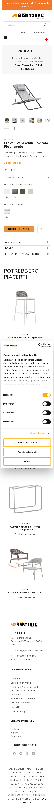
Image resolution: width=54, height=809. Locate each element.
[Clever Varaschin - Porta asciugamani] (25, 497)
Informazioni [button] (13, 242)
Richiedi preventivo (19, 229)
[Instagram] (27, 753)
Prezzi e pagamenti (21, 702)
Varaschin (9, 139)
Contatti (15, 707)
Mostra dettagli (37, 433)
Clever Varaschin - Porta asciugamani (25, 528)
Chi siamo (16, 678)
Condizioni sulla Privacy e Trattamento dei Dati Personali (25, 691)
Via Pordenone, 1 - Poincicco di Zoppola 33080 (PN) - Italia (26, 641)
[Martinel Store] (27, 15)
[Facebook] (14, 753)
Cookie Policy (18, 711)
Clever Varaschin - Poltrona (25, 592)
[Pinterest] (20, 753)
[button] (40, 229)
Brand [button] (9, 248)
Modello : (10, 170)
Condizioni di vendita (22, 682)
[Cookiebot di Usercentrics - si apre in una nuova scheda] (38, 345)
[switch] (46, 403)
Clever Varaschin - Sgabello (25, 337)
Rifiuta (27, 461)
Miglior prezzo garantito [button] (22, 254)
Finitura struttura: (18, 184)
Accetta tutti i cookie (27, 442)
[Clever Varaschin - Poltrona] (25, 562)
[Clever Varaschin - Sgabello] (25, 307)
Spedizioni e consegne (23, 698)
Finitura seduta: (15, 204)
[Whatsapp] (40, 753)
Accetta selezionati (27, 452)
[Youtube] (33, 753)
